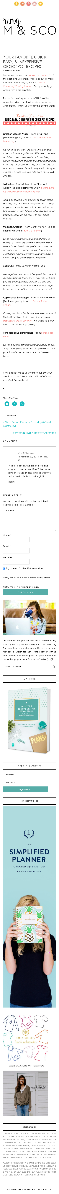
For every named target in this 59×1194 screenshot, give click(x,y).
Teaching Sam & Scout (39, 1189)
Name (7, 535)
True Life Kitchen (32, 230)
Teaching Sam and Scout (29, 31)
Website (7, 557)
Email (7, 546)
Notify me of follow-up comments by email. (27, 577)
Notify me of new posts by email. (21, 586)
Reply (12, 482)
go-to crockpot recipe (40, 75)
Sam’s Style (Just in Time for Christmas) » (34, 432)
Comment (9, 510)
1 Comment (11, 415)
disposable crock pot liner (17, 320)
